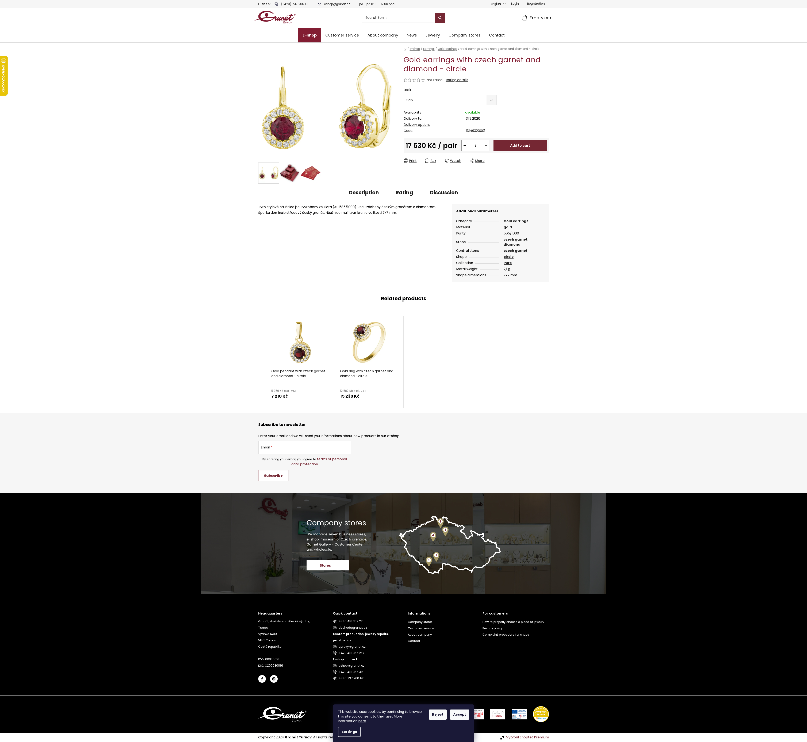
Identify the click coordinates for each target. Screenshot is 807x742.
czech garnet (515, 250)
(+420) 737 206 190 (295, 4)
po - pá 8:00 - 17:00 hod (377, 4)
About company (420, 634)
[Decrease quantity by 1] (465, 145)
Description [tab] (364, 192)
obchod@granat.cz (353, 628)
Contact (414, 641)
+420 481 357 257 (351, 653)
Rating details (457, 80)
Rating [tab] (404, 192)
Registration (536, 3)
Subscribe (273, 475)
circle (509, 256)
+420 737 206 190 (352, 678)
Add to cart (520, 145)
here (362, 721)
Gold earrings (516, 221)
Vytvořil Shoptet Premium (527, 737)
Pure (508, 262)
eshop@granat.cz (337, 4)
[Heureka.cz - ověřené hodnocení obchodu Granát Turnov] (538, 714)
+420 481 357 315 (351, 672)
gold (508, 227)
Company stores (420, 622)
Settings (349, 731)
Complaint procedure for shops (506, 634)
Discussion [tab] (444, 192)
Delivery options (417, 124)
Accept (459, 714)
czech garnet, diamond (516, 242)
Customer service (421, 628)
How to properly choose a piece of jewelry (513, 622)
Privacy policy (493, 628)
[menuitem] (309, 35)
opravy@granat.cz (352, 647)
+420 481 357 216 (351, 621)
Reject (437, 714)
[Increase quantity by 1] (486, 145)
